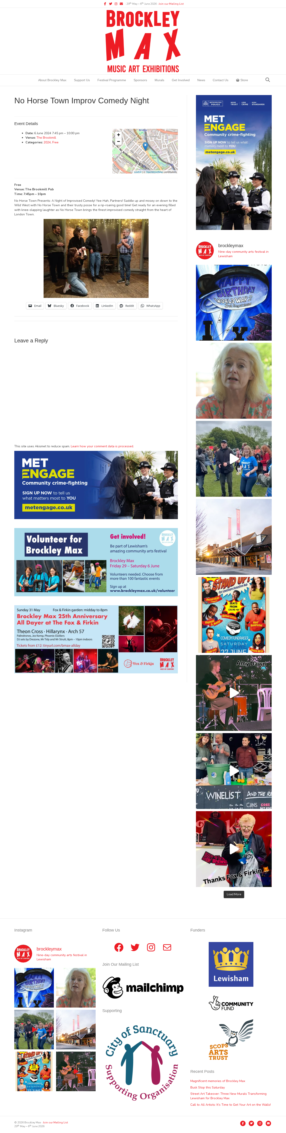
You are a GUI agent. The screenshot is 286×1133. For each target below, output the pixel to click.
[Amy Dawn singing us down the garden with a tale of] (234, 693)
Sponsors (140, 80)
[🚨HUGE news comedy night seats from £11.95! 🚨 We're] (234, 615)
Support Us (82, 80)
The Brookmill (46, 138)
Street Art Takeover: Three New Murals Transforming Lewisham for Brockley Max (228, 1096)
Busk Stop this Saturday (207, 1087)
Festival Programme (111, 80)
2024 (47, 142)
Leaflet (137, 172)
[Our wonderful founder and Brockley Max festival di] (234, 381)
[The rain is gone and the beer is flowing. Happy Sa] (234, 849)
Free (55, 142)
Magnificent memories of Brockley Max (218, 1081)
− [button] (118, 141)
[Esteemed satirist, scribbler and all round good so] (234, 303)
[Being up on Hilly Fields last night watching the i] (234, 459)
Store (244, 80)
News (201, 80)
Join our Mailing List (171, 4)
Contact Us (220, 80)
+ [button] (118, 135)
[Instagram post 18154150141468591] (234, 771)
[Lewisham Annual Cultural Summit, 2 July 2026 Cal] (234, 537)
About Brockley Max (52, 80)
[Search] (268, 80)
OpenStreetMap (154, 172)
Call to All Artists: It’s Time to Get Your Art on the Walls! (230, 1105)
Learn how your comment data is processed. (102, 446)
